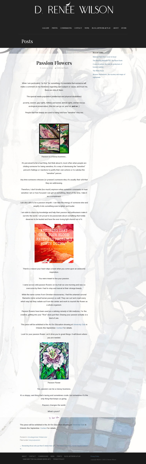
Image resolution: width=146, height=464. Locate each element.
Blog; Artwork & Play (101, 28)
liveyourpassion (34, 440)
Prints (55, 28)
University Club (79, 324)
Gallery (45, 28)
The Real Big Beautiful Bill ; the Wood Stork (107, 61)
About (116, 28)
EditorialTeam (62, 68)
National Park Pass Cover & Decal (104, 57)
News (87, 28)
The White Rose (98, 71)
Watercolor (43, 437)
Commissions (66, 28)
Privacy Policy (58, 459)
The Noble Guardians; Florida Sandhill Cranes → (73, 446)
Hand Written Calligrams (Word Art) (37, 459)
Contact (78, 28)
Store (123, 28)
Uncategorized (32, 437)
